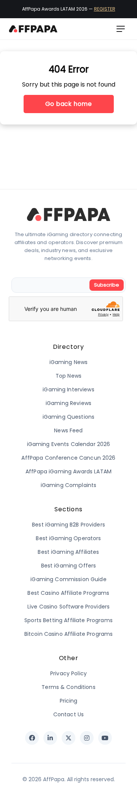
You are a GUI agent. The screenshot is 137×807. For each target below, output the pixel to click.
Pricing (69, 701)
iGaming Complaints (69, 485)
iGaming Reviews (68, 403)
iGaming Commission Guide (68, 579)
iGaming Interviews (68, 389)
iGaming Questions (68, 417)
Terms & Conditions (68, 687)
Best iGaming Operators (68, 538)
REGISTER (104, 9)
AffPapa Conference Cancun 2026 (68, 458)
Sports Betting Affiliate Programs (68, 620)
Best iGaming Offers (68, 565)
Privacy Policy (68, 673)
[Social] (32, 738)
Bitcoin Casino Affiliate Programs (68, 634)
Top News (68, 376)
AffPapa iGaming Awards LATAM (68, 471)
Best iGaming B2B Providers (68, 524)
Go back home (68, 103)
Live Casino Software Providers (68, 606)
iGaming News (68, 362)
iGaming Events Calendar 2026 (68, 444)
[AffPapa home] (33, 29)
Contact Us (68, 714)
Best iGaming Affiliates (68, 552)
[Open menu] (120, 28)
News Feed (68, 430)
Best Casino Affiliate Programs (68, 593)
